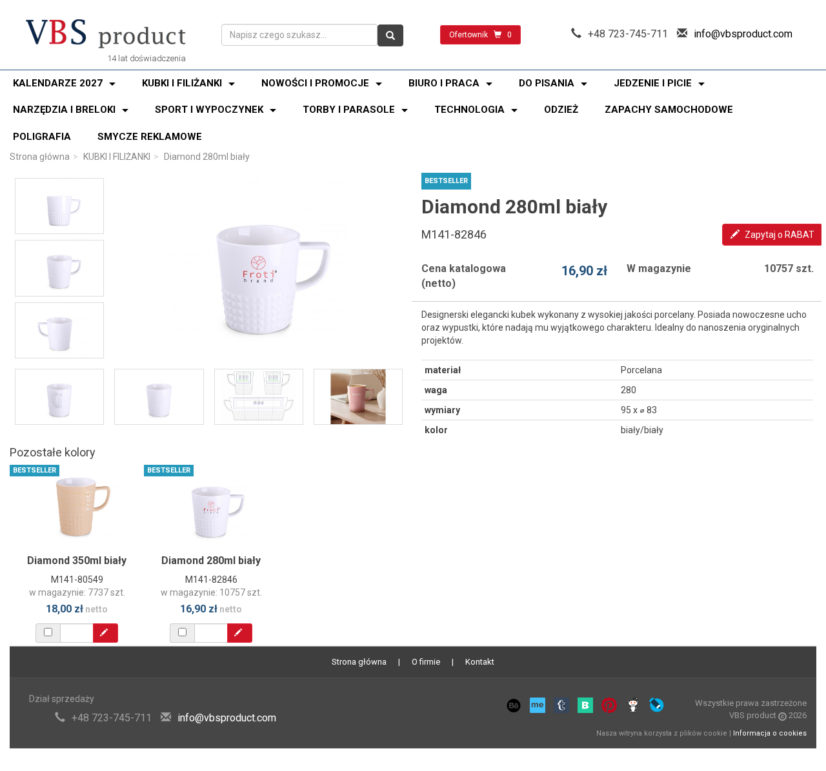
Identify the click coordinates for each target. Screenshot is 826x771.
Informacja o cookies (770, 733)
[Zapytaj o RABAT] (105, 633)
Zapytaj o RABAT (778, 234)
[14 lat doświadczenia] (106, 35)
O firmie (426, 662)
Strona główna (40, 156)
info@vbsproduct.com (743, 34)
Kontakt (479, 662)
